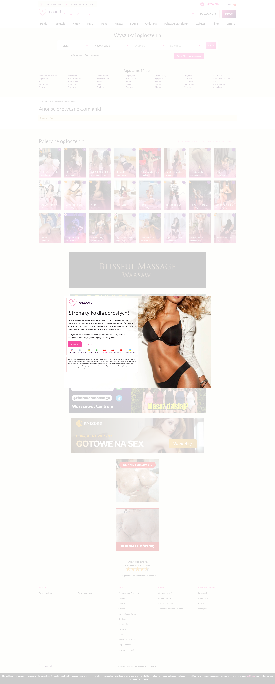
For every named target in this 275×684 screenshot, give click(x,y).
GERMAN (89, 352)
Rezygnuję (88, 344)
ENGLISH (72, 352)
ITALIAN (97, 352)
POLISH (105, 352)
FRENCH (80, 352)
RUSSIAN (112, 352)
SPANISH (120, 352)
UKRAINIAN (130, 352)
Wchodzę (74, 344)
